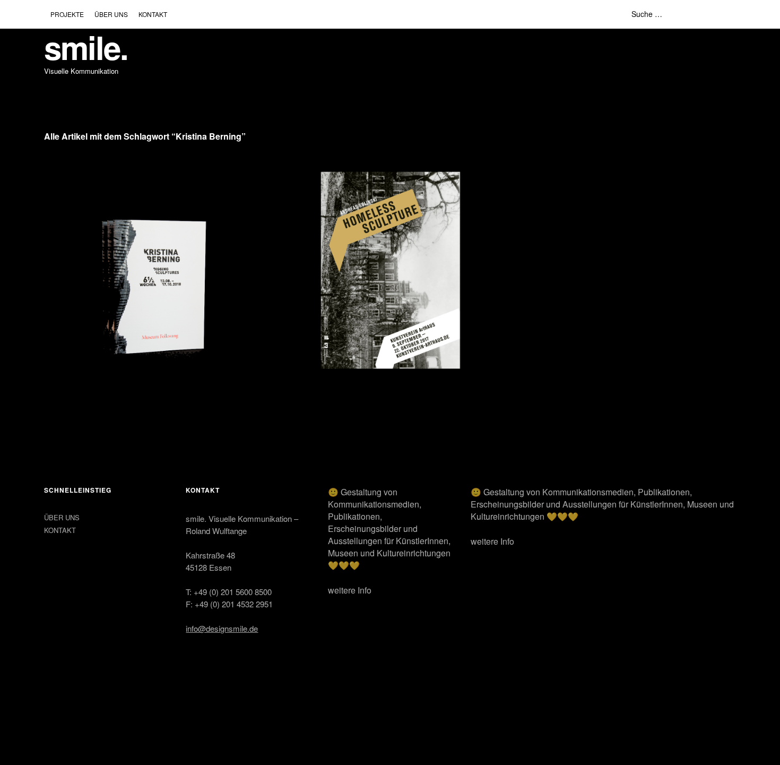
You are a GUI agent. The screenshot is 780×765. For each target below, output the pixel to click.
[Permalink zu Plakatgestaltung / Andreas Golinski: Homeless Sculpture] (390, 270)
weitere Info (349, 590)
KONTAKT (152, 14)
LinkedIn (79, 708)
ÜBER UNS (111, 14)
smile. (86, 47)
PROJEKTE (67, 14)
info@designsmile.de (222, 628)
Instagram (53, 708)
